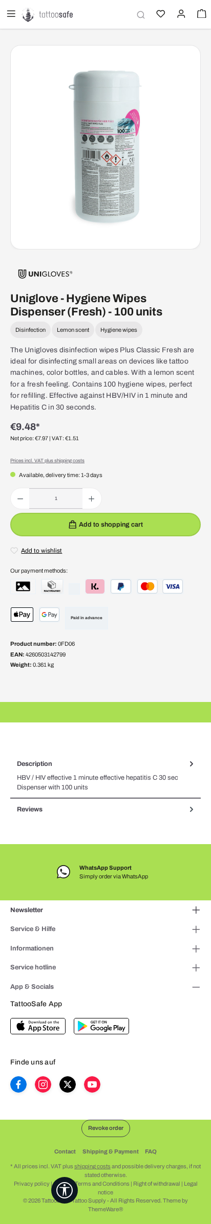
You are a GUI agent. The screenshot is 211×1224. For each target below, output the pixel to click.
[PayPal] (121, 586)
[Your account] (180, 15)
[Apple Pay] (22, 614)
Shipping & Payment (110, 1151)
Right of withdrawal (156, 1184)
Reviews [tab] (30, 809)
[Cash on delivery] (52, 586)
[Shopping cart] (201, 15)
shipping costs (92, 1166)
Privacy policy (32, 1184)
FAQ (151, 1151)
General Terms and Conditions (91, 1184)
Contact (65, 1151)
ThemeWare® (105, 1209)
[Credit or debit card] (160, 586)
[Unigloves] (45, 273)
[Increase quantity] (91, 498)
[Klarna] (95, 586)
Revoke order (105, 1128)
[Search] (139, 14)
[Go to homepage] (47, 14)
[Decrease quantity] (20, 498)
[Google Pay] (49, 614)
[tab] (105, 776)
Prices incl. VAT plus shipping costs (47, 460)
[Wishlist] (160, 15)
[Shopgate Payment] (23, 586)
